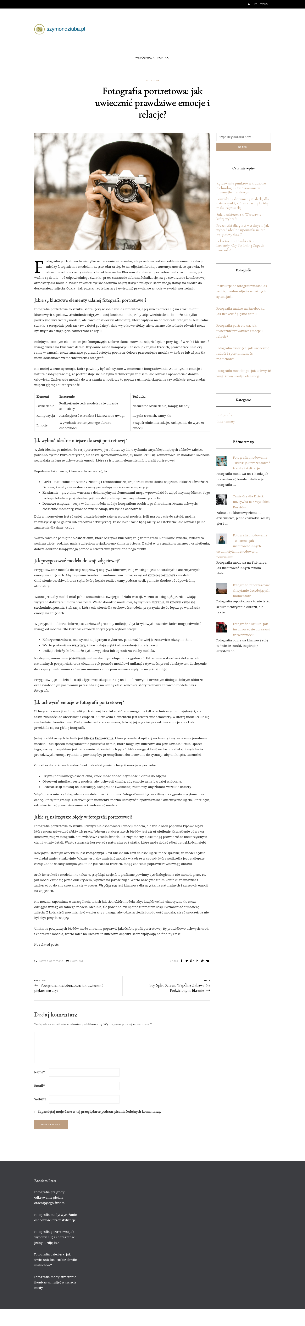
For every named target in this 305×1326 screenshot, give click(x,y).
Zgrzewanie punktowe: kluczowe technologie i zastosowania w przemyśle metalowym (241, 187)
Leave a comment (51, 961)
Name (39, 1072)
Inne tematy (225, 421)
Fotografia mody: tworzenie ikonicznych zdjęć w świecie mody (55, 1282)
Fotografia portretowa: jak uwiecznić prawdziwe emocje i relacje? (239, 330)
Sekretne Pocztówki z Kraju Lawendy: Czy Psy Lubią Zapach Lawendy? (240, 245)
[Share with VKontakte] (207, 961)
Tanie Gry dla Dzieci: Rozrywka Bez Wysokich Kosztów (251, 501)
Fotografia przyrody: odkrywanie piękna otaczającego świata (49, 1197)
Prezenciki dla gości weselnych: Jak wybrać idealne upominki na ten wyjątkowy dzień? (242, 230)
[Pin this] (202, 961)
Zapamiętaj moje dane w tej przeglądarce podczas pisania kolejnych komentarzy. (99, 1111)
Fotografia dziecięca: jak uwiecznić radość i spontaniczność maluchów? (242, 353)
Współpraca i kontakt (152, 57)
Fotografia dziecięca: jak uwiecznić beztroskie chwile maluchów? (55, 1259)
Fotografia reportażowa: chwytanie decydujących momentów (251, 590)
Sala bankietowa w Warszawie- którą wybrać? (239, 216)
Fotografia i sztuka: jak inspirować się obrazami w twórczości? (251, 629)
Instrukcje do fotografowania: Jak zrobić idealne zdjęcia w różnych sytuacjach (241, 291)
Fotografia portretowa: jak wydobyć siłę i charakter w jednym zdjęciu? (54, 1237)
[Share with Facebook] (181, 961)
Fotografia (152, 80)
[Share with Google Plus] (192, 961)
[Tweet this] (186, 961)
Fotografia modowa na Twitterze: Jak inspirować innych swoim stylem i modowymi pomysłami (241, 546)
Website (40, 1099)
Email (39, 1085)
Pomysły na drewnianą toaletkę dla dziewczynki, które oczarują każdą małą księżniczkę (242, 203)
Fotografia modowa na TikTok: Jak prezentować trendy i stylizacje (251, 462)
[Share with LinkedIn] (197, 961)
